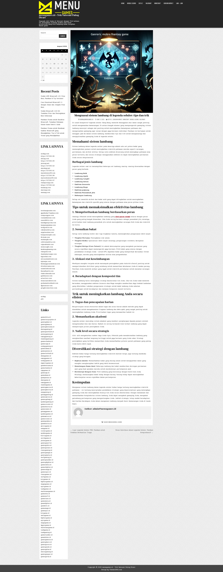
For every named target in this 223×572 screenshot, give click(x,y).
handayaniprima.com (48, 223)
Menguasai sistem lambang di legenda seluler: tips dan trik (111, 115)
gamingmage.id (46, 453)
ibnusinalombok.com (48, 281)
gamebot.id (45, 506)
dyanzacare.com (46, 285)
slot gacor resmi (122, 216)
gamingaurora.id (47, 387)
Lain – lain (179, 3)
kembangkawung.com (48, 249)
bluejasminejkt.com (48, 235)
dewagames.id (46, 356)
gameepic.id (45, 511)
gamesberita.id (46, 407)
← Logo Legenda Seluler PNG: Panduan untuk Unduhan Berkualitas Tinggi (87, 431)
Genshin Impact (168, 3)
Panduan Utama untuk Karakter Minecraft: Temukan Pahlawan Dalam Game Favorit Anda (52, 122)
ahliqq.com (45, 158)
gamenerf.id (45, 496)
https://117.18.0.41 (47, 170)
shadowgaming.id (47, 339)
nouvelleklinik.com (48, 269)
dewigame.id (45, 380)
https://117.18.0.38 (47, 175)
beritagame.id (46, 436)
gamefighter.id (46, 503)
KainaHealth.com (47, 271)
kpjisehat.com (46, 256)
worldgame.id (46, 438)
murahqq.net (45, 168)
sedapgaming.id (47, 346)
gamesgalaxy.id (46, 399)
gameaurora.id (46, 416)
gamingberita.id (47, 390)
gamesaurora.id (46, 397)
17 (43, 68)
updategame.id (46, 433)
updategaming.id (47, 402)
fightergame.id (46, 518)
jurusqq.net (45, 163)
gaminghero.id (46, 542)
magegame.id (46, 523)
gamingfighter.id (47, 462)
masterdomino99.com (49, 178)
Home (122, 3)
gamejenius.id (46, 377)
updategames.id (47, 414)
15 (62, 64)
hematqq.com (46, 187)
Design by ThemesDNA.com (111, 570)
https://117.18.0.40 (48, 185)
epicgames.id (46, 486)
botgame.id (45, 513)
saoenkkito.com (47, 220)
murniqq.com (45, 190)
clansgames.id (46, 474)
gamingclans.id (46, 448)
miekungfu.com (46, 239)
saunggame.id (46, 382)
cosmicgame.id (46, 431)
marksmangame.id (47, 527)
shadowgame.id (46, 385)
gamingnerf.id (46, 443)
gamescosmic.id (47, 404)
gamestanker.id (46, 535)
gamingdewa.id (46, 324)
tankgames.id (46, 489)
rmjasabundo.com (47, 244)
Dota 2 (141, 3)
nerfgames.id (46, 477)
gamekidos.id (46, 537)
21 (58, 68)
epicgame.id (45, 520)
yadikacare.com (46, 276)
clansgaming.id (46, 450)
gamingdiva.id (46, 549)
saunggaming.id (46, 336)
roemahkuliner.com (48, 218)
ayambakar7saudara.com (49, 213)
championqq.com (47, 183)
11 (46, 64)
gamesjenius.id (46, 351)
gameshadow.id (46, 368)
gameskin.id (45, 494)
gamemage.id (46, 508)
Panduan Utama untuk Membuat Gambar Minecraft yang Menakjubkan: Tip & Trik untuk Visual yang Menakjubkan (53, 132)
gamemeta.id (45, 501)
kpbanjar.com (46, 261)
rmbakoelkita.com (47, 230)
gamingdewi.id (46, 322)
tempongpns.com (47, 215)
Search (43, 33)
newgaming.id (46, 392)
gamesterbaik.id (47, 353)
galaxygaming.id (47, 394)
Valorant (149, 3)
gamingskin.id (46, 445)
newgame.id (45, 428)
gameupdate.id (46, 421)
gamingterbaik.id (47, 332)
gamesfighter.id (47, 467)
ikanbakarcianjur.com (49, 254)
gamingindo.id (46, 547)
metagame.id (45, 515)
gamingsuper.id (46, 554)
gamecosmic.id (46, 419)
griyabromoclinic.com (49, 288)
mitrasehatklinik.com (49, 259)
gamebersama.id (47, 365)
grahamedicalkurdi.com (49, 283)
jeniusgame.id (46, 440)
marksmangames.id (48, 491)
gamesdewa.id (46, 348)
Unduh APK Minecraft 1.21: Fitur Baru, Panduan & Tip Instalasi (53, 97)
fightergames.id (47, 481)
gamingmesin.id (47, 540)
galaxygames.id (46, 411)
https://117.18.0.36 (47, 156)
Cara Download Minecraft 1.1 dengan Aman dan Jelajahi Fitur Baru (53, 104)
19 (50, 68)
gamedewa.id (45, 375)
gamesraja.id (45, 344)
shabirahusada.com (48, 273)
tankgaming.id (46, 532)
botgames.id (45, 479)
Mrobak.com (45, 237)
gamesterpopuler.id (48, 319)
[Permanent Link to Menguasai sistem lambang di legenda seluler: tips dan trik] (112, 71)
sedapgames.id (46, 361)
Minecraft (157, 3)
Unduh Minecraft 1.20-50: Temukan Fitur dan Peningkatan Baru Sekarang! (53, 113)
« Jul (42, 80)
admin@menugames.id (86, 119)
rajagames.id (45, 370)
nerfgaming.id (46, 457)
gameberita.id (46, 423)
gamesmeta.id (46, 465)
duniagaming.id (46, 329)
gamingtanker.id (47, 460)
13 (54, 64)
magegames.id (46, 484)
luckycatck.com (46, 227)
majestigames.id (47, 363)
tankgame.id (45, 530)
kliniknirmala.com (47, 266)
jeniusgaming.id (47, 334)
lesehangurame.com (48, 210)
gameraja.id (45, 373)
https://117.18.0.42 (48, 166)
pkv (42, 299)
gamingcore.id (46, 544)
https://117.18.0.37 (47, 180)
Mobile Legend (131, 3)
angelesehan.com (47, 232)
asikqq (43, 296)
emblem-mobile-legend (115, 422)
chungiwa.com (46, 252)
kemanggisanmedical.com (50, 264)
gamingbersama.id (47, 327)
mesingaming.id (47, 552)
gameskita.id (46, 317)
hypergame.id (46, 525)
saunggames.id (46, 358)
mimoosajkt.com (47, 247)
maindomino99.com (48, 173)
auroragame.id (46, 426)
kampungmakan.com (48, 225)
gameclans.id (46, 498)
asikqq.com (45, 154)
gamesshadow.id (47, 341)
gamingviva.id (46, 556)
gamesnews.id (46, 409)
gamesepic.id (46, 472)
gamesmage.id (46, 469)
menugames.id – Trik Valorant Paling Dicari (59, 16)
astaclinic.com (46, 278)
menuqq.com (45, 192)
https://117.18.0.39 (47, 161)
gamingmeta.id (46, 455)
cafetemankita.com (48, 242)
